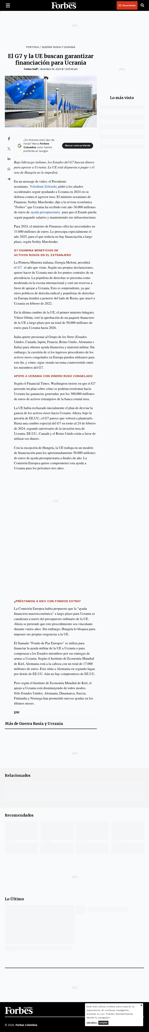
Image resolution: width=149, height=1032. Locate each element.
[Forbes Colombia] (63, 5)
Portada (32, 47)
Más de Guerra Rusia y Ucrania (34, 723)
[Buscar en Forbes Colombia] (142, 5)
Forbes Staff (31, 69)
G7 (20, 267)
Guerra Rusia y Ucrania (58, 47)
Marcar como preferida (77, 145)
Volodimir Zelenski (43, 186)
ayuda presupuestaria (45, 212)
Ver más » (92, 1023)
